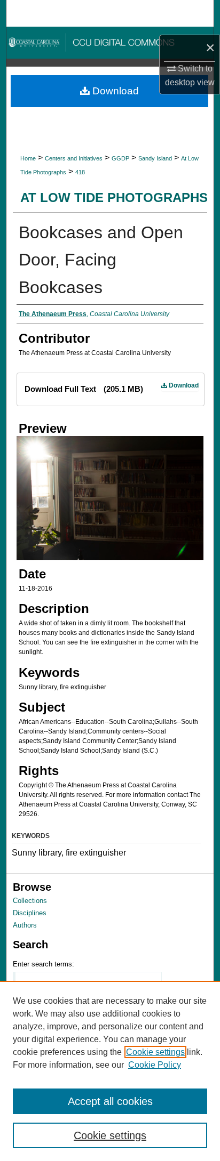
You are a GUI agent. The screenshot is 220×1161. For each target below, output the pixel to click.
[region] (110, 1071)
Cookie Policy (154, 1064)
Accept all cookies (110, 1101)
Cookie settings (155, 1052)
